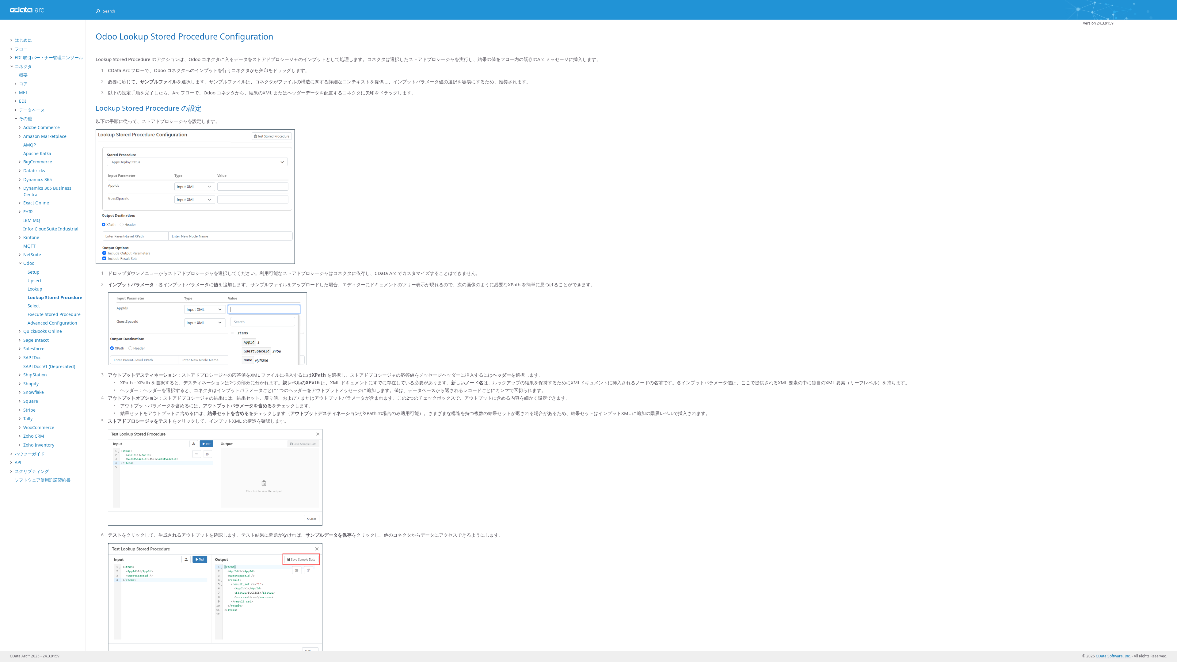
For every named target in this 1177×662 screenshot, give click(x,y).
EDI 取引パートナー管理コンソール (49, 57)
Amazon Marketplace (45, 136)
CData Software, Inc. (1113, 656)
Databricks (34, 170)
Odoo (28, 263)
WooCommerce (38, 427)
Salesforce (33, 349)
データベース (32, 110)
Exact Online (36, 203)
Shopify (31, 383)
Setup (34, 272)
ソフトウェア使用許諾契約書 (42, 480)
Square (30, 401)
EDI (22, 101)
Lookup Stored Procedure (55, 297)
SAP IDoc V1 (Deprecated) (49, 366)
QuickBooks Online (42, 331)
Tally (27, 418)
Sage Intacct (36, 340)
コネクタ (23, 66)
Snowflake (33, 392)
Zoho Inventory (38, 445)
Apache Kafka (37, 153)
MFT (23, 92)
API (18, 462)
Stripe (29, 410)
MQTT (29, 246)
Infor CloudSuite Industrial (50, 229)
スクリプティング (32, 471)
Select (34, 306)
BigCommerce (37, 162)
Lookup (35, 289)
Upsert (34, 280)
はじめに (23, 40)
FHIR (28, 212)
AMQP (29, 145)
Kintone (31, 237)
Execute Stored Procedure (54, 314)
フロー (21, 49)
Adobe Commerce (41, 127)
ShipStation (35, 375)
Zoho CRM (33, 436)
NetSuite (32, 254)
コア (23, 83)
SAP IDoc (32, 357)
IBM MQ (31, 220)
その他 (25, 118)
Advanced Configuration (52, 323)
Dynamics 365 (37, 179)
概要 (23, 75)
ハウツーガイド (30, 454)
